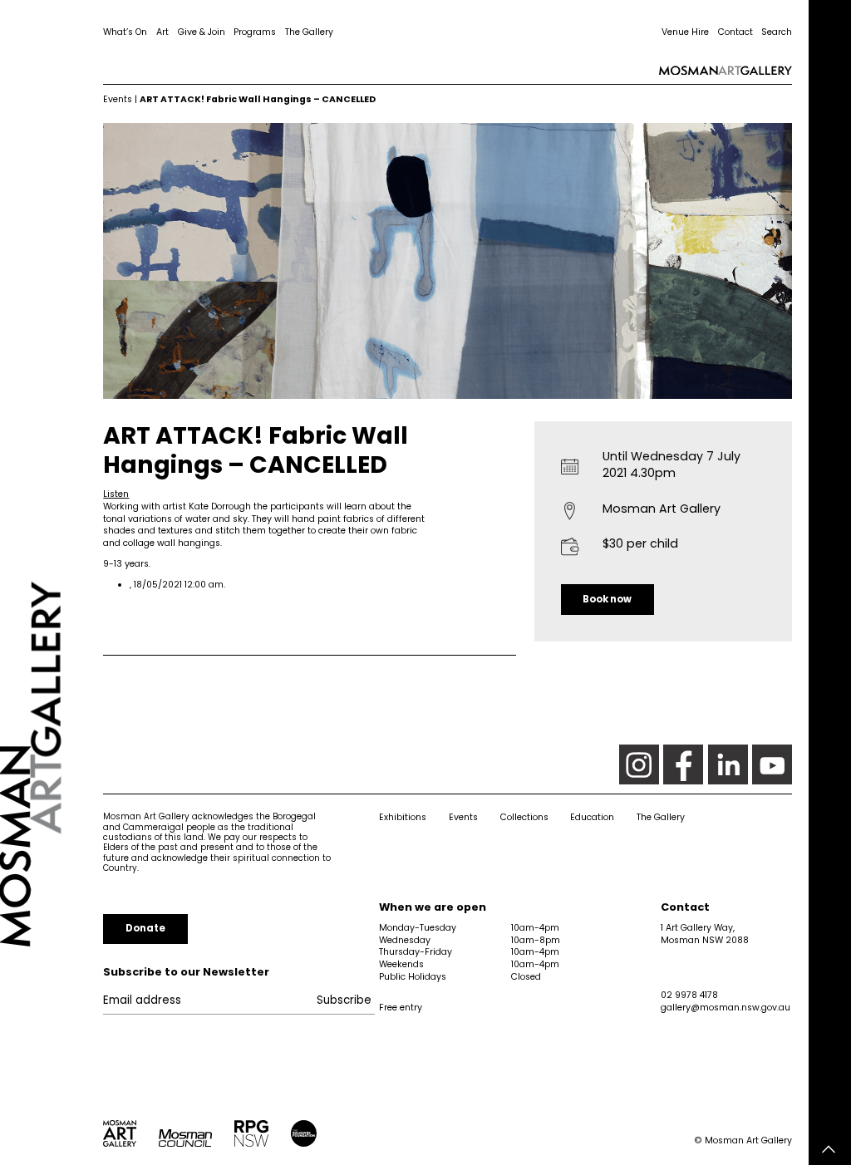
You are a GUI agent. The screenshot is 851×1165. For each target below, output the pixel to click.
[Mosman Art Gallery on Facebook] (683, 764)
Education (592, 817)
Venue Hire (685, 32)
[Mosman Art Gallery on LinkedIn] (728, 764)
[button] (116, 494)
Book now (607, 599)
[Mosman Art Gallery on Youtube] (772, 764)
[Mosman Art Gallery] (51, 582)
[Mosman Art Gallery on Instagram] (639, 764)
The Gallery (309, 32)
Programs (255, 32)
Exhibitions (402, 817)
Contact (735, 32)
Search (776, 32)
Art (162, 32)
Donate (145, 928)
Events (117, 99)
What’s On (125, 32)
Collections (524, 817)
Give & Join (201, 32)
